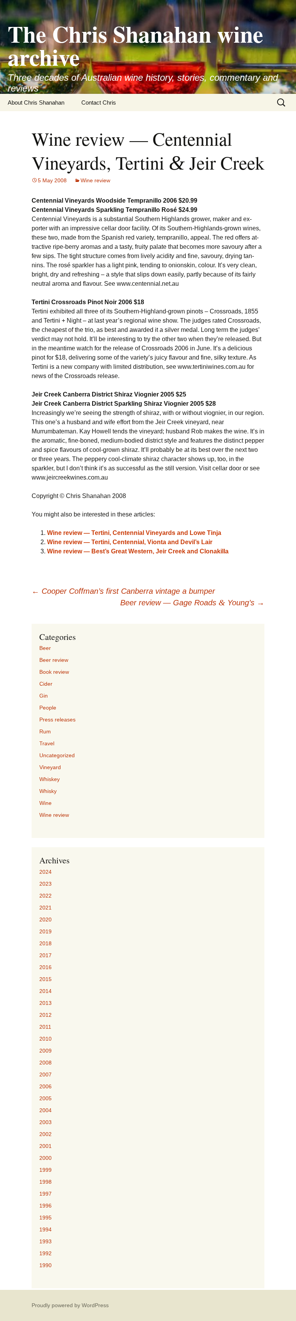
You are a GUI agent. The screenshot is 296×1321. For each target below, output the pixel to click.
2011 (45, 1027)
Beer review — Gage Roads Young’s (192, 602)
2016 (45, 967)
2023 (45, 884)
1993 (45, 1241)
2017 (45, 955)
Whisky (48, 791)
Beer (45, 648)
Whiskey (49, 779)
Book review (54, 672)
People (47, 708)
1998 (45, 1182)
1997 (45, 1194)
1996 (45, 1206)
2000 (45, 1158)
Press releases (57, 719)
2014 (45, 991)
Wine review (95, 180)
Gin (43, 696)
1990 (45, 1265)
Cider (45, 684)
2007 (45, 1074)
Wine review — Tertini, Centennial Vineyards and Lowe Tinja (134, 533)
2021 (45, 908)
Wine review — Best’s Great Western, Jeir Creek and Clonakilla (138, 551)
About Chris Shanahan (36, 102)
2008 (45, 1062)
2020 (45, 919)
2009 (45, 1051)
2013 (45, 1003)
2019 (45, 931)
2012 (45, 1015)
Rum (45, 731)
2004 (45, 1110)
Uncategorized (57, 755)
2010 (45, 1039)
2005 (45, 1098)
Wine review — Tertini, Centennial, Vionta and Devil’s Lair (129, 542)
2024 (45, 872)
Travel (46, 743)
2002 (45, 1134)
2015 (45, 979)
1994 (45, 1229)
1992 (45, 1253)
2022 (45, 896)
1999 (45, 1170)
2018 (45, 943)
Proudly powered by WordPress (70, 1305)
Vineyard (50, 767)
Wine (45, 803)
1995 (45, 1217)
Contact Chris (98, 102)
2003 (45, 1122)
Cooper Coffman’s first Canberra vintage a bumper (123, 591)
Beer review (53, 660)
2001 (45, 1146)
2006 (45, 1086)
